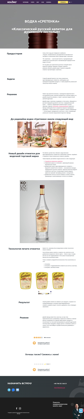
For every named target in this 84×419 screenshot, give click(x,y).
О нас (42, 2)
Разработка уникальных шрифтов (53, 161)
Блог (38, 2)
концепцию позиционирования (60, 106)
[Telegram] (80, 410)
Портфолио (25, 2)
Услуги (32, 2)
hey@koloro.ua (59, 387)
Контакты (48, 2)
